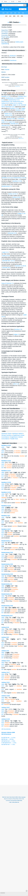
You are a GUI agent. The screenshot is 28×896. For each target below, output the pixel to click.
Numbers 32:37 (20, 110)
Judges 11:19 (16, 105)
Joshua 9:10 (4, 103)
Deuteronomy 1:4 (10, 98)
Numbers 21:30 (6, 492)
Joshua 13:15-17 (13, 194)
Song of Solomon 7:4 (7, 283)
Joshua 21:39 (11, 118)
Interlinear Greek (6, 433)
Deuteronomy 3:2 (6, 584)
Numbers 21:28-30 (20, 266)
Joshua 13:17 (8, 113)
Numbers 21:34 (6, 505)
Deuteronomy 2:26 (7, 564)
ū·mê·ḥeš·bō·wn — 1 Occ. (9, 742)
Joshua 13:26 (8, 115)
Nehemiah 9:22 (9, 106)
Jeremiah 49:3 (5, 125)
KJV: (2, 452)
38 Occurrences (6, 729)
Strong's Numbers (6, 435)
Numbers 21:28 (6, 482)
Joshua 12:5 (5, 650)
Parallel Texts (14, 438)
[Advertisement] (14, 776)
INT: (2, 456)
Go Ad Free (3, 892)
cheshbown (12, 55)
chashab (6, 69)
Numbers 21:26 (5, 96)
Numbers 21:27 (6, 470)
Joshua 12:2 (5, 637)
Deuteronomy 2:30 (7, 574)
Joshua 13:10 (5, 660)
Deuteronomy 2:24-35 (19, 177)
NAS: (2, 451)
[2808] (2, 401)
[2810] (26, 401)
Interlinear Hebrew (17, 433)
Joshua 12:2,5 (13, 103)
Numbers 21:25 (14, 108)
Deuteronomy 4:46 (6, 101)
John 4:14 (16, 384)
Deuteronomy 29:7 (7, 615)
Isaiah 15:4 (4, 122)
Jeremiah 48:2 (14, 123)
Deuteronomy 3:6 (6, 594)
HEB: (2, 447)
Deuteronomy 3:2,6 (13, 100)
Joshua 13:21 (5, 682)
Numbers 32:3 (22, 96)
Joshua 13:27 (5, 707)
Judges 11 (16, 334)
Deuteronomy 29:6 (18, 101)
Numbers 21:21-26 (7, 177)
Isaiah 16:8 (11, 122)
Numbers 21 (18, 329)
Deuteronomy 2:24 (7, 552)
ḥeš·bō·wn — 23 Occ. (7, 739)
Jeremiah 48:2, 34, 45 (8, 260)
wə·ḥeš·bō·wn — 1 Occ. (8, 744)
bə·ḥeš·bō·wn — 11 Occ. (8, 737)
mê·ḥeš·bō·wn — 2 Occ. (8, 741)
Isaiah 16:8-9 (6, 255)
